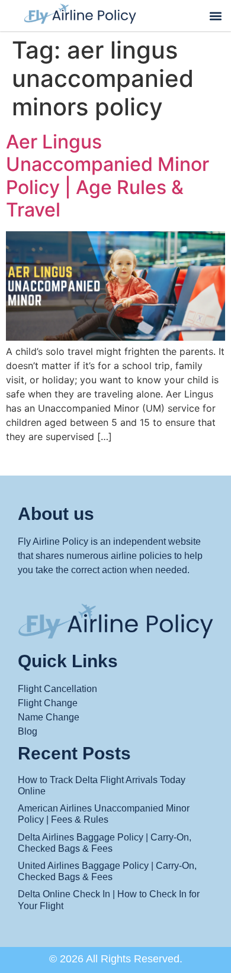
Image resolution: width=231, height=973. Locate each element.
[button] (215, 15)
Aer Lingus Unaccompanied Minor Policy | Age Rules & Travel (107, 175)
